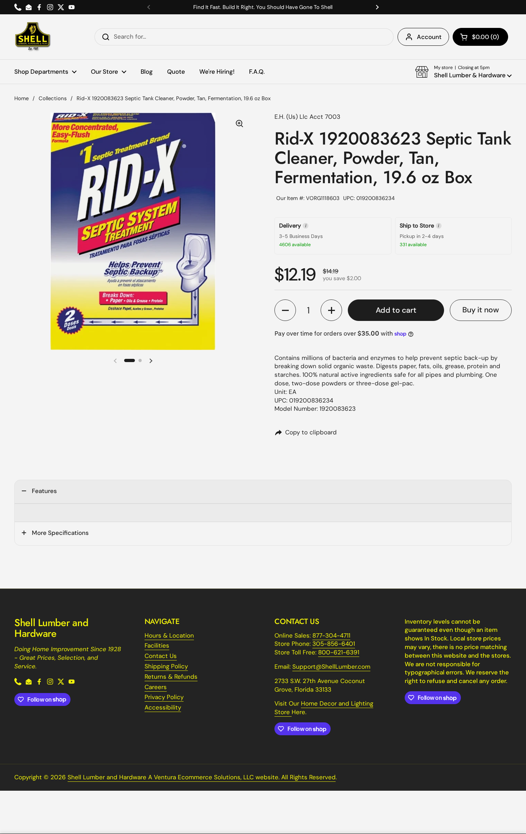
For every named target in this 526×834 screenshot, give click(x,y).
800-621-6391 (338, 652)
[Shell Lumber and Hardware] (32, 36)
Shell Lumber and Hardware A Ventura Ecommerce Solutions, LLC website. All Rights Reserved (202, 777)
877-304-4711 (331, 635)
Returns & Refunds (171, 677)
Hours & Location (169, 635)
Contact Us (161, 656)
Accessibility (163, 707)
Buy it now (480, 310)
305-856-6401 (333, 644)
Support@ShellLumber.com (331, 666)
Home (21, 98)
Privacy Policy (164, 697)
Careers (156, 687)
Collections (53, 98)
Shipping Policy (166, 666)
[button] (480, 37)
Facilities (157, 645)
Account (429, 37)
